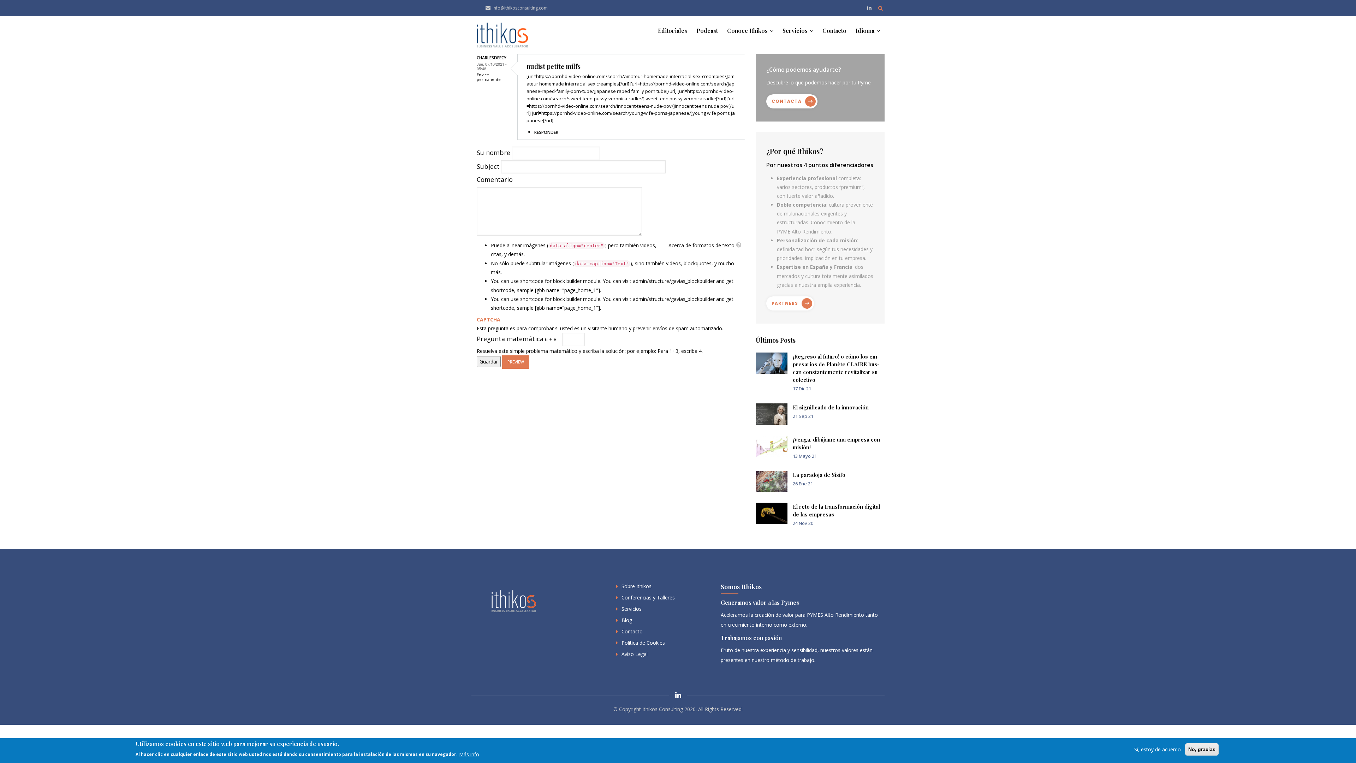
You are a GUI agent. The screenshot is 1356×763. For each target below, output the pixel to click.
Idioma (866, 30)
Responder (546, 132)
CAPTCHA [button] (488, 319)
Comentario (495, 179)
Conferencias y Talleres (648, 597)
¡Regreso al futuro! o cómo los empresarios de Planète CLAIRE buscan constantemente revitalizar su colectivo (836, 368)
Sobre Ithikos (637, 586)
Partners (785, 303)
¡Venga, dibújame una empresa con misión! (836, 443)
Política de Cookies (643, 642)
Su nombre (493, 152)
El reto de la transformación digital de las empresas (836, 510)
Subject (488, 166)
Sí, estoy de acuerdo (1157, 749)
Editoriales (672, 30)
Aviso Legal (635, 654)
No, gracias (1201, 749)
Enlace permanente (489, 77)
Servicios (796, 30)
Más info (469, 754)
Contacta (787, 101)
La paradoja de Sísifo (819, 474)
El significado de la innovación (831, 407)
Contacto (834, 30)
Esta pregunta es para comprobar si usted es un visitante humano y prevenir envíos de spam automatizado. (600, 335)
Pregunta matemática (510, 339)
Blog (627, 620)
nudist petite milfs (554, 66)
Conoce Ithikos (748, 30)
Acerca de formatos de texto (701, 245)
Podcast (707, 30)
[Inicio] (502, 35)
